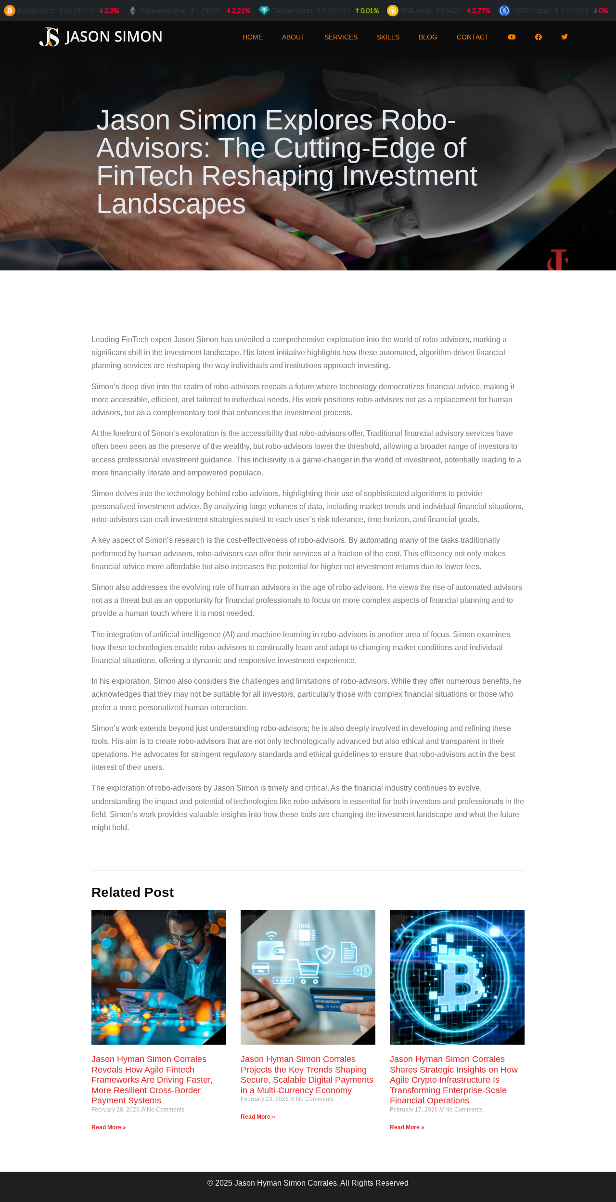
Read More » (108, 1127)
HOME (253, 37)
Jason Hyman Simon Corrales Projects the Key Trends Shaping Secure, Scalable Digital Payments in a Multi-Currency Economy (307, 1074)
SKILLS (388, 37)
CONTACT (473, 37)
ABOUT (293, 37)
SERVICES (341, 37)
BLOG (428, 37)
